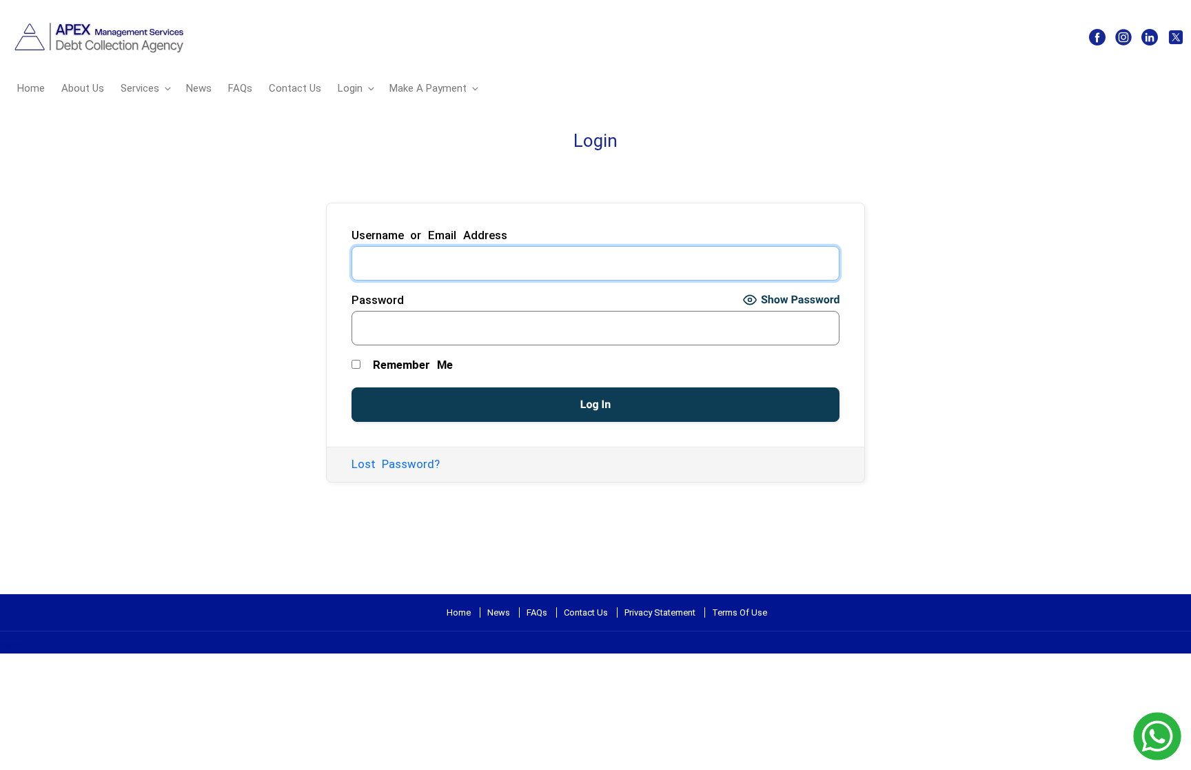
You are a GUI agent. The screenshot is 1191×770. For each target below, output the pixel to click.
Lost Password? (396, 464)
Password (378, 300)
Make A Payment (428, 88)
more (11, 645)
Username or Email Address (430, 235)
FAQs (240, 88)
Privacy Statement (659, 612)
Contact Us (295, 88)
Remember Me (409, 365)
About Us (82, 88)
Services (140, 88)
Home (31, 88)
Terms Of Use (739, 612)
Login (350, 88)
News (199, 88)
